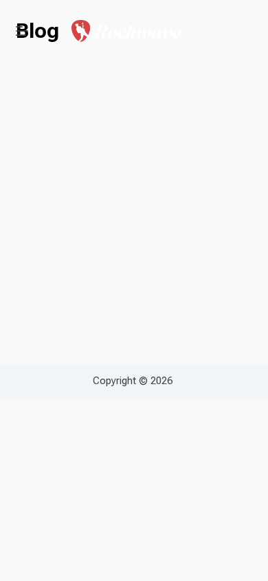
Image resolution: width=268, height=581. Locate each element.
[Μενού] (22, 31)
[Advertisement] (134, 185)
